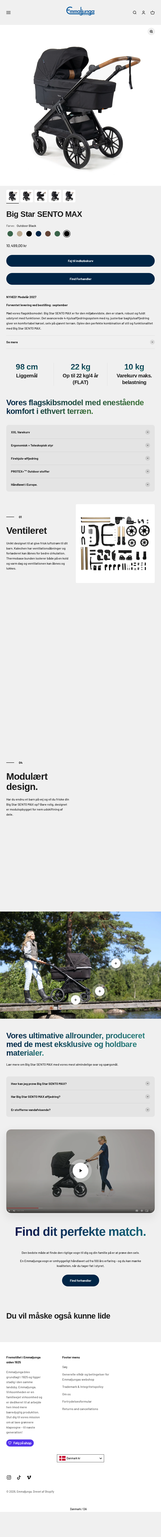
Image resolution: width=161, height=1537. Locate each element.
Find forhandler (80, 1280)
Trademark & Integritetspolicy (82, 1386)
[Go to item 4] (55, 197)
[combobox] (80, 1458)
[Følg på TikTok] (19, 1477)
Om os (66, 1394)
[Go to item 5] (69, 197)
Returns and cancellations (80, 1409)
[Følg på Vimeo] (29, 1477)
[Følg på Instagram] (9, 1477)
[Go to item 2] (26, 197)
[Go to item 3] (41, 197)
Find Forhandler (80, 279)
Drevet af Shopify (43, 1491)
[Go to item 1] (12, 197)
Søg (64, 1367)
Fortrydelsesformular (77, 1401)
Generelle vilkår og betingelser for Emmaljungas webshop (85, 1376)
